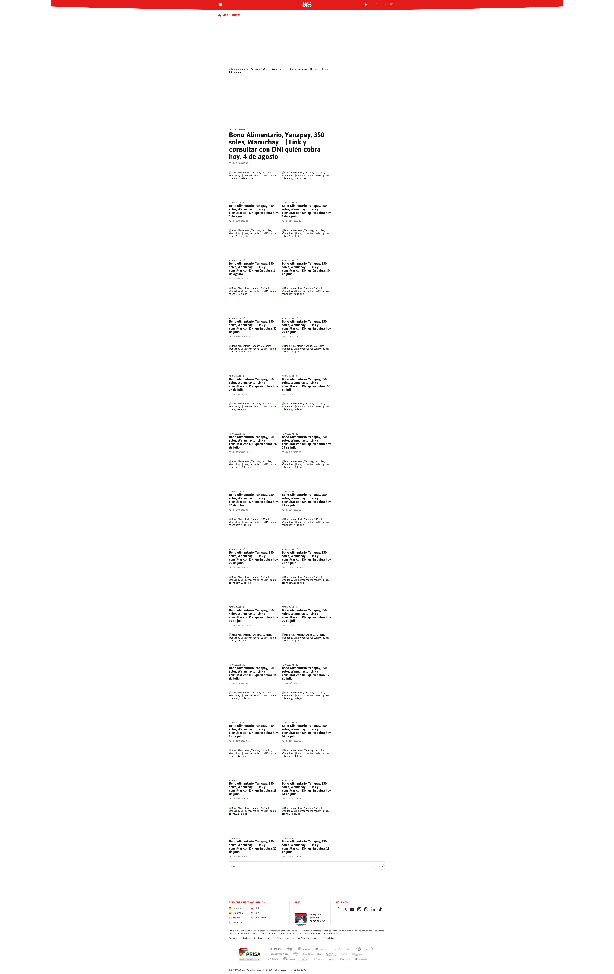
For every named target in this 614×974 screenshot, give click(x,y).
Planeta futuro (344, 954)
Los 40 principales (289, 949)
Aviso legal (245, 938)
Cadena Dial (319, 954)
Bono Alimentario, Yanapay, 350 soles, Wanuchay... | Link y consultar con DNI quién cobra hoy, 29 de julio (306, 326)
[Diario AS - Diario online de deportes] (307, 4)
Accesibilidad (329, 938)
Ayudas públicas (229, 15)
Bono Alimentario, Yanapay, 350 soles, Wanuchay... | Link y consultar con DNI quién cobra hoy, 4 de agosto (276, 145)
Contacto (233, 938)
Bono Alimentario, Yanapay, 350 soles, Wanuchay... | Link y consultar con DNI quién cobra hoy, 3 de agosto (254, 211)
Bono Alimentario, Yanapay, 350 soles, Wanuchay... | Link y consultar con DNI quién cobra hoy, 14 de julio (306, 789)
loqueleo (345, 959)
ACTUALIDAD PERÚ (238, 129)
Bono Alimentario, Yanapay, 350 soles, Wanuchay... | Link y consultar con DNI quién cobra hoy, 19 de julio (254, 615)
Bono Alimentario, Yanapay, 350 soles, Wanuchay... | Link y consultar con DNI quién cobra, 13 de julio (252, 789)
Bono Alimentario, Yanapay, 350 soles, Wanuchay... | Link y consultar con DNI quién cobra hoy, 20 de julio (306, 615)
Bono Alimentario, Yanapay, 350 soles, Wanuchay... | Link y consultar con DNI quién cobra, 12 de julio (252, 846)
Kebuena (357, 954)
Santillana (304, 949)
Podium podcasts (304, 959)
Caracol (369, 949)
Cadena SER (337, 949)
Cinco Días (308, 954)
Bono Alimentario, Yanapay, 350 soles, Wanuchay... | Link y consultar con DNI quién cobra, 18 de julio (252, 673)
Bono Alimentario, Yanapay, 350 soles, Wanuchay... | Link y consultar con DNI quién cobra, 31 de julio (252, 326)
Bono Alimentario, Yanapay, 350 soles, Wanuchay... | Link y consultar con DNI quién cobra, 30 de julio (306, 269)
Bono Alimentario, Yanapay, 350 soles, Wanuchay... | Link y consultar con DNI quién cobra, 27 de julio (306, 384)
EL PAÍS (275, 949)
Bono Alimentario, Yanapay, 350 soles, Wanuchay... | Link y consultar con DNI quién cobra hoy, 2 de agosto (306, 211)
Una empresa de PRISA (249, 952)
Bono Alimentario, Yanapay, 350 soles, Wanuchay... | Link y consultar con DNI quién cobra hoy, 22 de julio (254, 558)
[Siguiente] (382, 867)
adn (357, 949)
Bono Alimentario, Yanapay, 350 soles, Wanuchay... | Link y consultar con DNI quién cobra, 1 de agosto (252, 269)
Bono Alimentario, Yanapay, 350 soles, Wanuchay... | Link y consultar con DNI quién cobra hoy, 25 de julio (306, 442)
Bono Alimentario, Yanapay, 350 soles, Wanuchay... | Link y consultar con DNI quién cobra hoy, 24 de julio (254, 500)
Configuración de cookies (308, 938)
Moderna (289, 959)
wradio (295, 954)
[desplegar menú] (220, 4)
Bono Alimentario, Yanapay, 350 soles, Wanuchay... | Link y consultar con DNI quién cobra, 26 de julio (253, 442)
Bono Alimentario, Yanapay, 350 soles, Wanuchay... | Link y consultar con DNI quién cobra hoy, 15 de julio (254, 731)
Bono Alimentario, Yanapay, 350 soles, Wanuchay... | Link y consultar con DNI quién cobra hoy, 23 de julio (306, 500)
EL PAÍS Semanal (330, 954)
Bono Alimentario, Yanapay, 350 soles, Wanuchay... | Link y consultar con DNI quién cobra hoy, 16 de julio (306, 731)
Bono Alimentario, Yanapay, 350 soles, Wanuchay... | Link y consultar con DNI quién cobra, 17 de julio (305, 673)
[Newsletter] (367, 4)
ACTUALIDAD (234, 780)
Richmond (272, 959)
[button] (250, 959)
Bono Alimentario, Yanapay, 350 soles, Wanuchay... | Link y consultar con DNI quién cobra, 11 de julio (305, 846)
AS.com (347, 949)
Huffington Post (279, 954)
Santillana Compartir (322, 949)
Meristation (361, 959)
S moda (331, 959)
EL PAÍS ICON (318, 959)
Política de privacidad (263, 938)
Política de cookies (285, 938)
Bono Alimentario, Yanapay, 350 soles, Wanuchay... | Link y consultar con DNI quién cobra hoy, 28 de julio (254, 384)
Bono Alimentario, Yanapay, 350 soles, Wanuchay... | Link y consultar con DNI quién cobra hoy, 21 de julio (306, 558)
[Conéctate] (376, 4)
